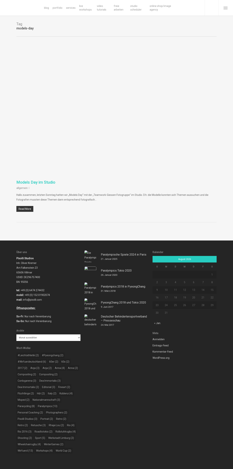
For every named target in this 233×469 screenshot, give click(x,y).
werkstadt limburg (61, 437)
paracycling (26, 406)
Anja (35, 368)
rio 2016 (24, 431)
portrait (46, 418)
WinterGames (53, 444)
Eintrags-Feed (161, 345)
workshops (44, 450)
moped (23, 399)
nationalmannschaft (46, 399)
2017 (22, 368)
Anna (60, 368)
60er (53, 361)
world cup (63, 450)
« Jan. (157, 323)
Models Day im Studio (35, 182)
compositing (27, 374)
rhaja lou (56, 425)
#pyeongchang (52, 355)
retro (61, 418)
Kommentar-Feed (163, 351)
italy (52, 393)
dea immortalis (50, 380)
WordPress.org (161, 357)
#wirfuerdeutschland (32, 361)
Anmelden (159, 339)
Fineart (64, 387)
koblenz (66, 393)
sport (40, 437)
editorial (48, 387)
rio (70, 425)
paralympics (47, 406)
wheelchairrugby (29, 444)
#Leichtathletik (28, 355)
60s (65, 361)
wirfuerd (25, 450)
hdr (41, 393)
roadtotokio (43, 431)
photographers (56, 412)
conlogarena (27, 380)
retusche (38, 425)
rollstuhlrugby (66, 431)
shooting (25, 437)
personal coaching (30, 412)
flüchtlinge (26, 393)
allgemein (22, 188)
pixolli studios (27, 418)
